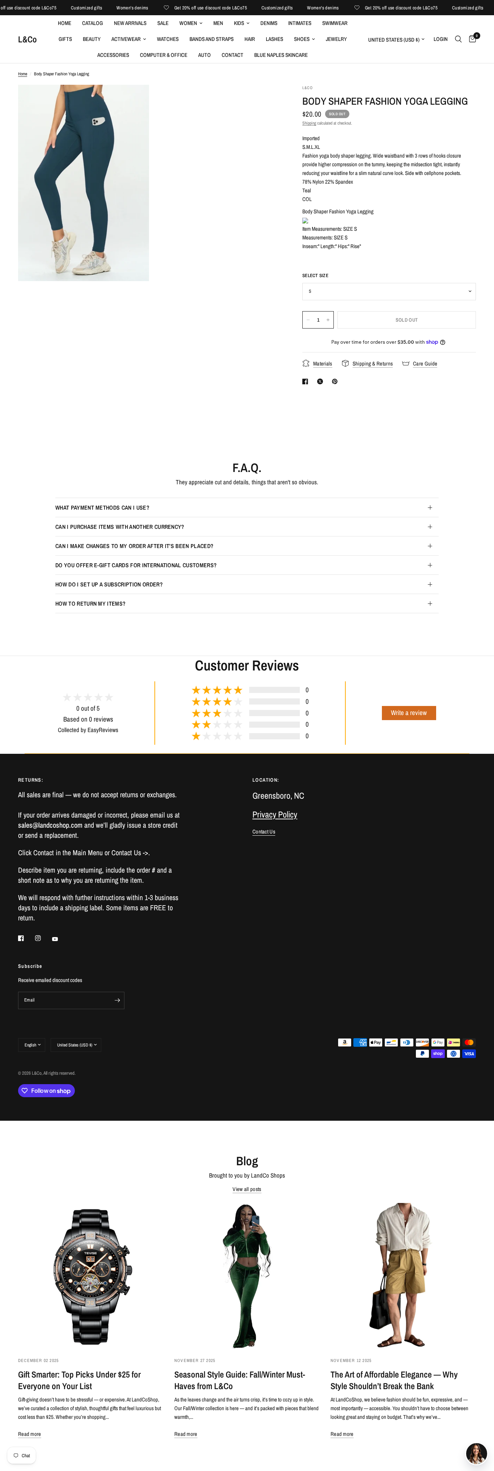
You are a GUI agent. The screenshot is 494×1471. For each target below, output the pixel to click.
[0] (470, 39)
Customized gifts (71, 7)
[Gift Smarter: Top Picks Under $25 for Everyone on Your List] (90, 1276)
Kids (239, 23)
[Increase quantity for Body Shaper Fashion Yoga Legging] (328, 320)
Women (188, 23)
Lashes (274, 39)
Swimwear (335, 23)
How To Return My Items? (90, 603)
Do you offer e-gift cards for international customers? (136, 565)
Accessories (113, 55)
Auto (204, 55)
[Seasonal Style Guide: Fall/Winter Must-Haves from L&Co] (247, 1276)
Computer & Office (163, 55)
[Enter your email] (117, 1000)
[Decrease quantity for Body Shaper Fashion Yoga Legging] (308, 320)
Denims (268, 23)
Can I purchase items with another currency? (119, 527)
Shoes (302, 39)
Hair (249, 39)
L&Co (27, 39)
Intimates (299, 23)
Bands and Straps (211, 39)
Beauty (92, 39)
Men (218, 23)
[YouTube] (60, 939)
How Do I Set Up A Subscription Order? (109, 584)
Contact (232, 55)
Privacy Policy (274, 814)
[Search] (458, 39)
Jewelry (336, 39)
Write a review (409, 712)
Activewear (126, 39)
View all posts (247, 1189)
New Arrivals (130, 23)
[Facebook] (26, 938)
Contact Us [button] (263, 831)
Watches (168, 39)
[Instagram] (43, 938)
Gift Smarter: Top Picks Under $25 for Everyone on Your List (79, 1380)
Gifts (65, 39)
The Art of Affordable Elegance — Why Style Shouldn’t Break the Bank (394, 1380)
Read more (29, 1434)
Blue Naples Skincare (281, 55)
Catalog (92, 23)
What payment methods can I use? (102, 507)
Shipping (309, 123)
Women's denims (117, 7)
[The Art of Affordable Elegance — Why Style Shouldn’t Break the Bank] (403, 1276)
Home (64, 23)
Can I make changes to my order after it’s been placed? (134, 546)
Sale (163, 23)
